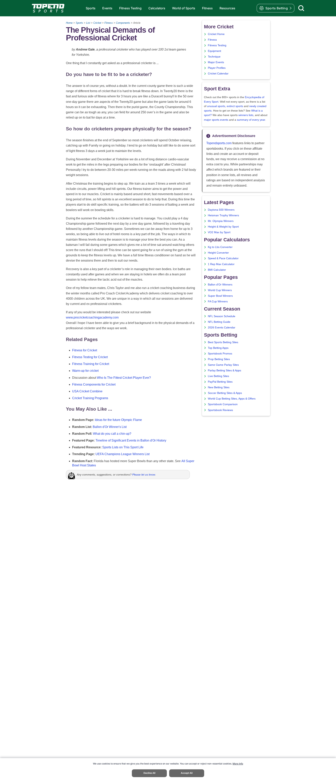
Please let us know (143, 474)
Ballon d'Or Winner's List (110, 426)
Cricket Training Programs (90, 398)
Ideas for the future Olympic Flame (118, 419)
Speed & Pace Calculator (223, 258)
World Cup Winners (220, 290)
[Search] (301, 8)
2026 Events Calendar (221, 327)
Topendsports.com (219, 143)
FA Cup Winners (218, 301)
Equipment (214, 51)
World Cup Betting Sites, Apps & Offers (232, 398)
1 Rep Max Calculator (221, 264)
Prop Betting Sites (219, 359)
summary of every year (251, 119)
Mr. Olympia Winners (221, 221)
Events (107, 8)
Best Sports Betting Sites (223, 342)
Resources (227, 8)
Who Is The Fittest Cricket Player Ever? (124, 377)
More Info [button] (238, 763)
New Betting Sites (218, 387)
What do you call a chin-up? (112, 433)
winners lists (245, 115)
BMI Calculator (217, 269)
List (88, 22)
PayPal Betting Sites (220, 381)
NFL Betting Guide (219, 321)
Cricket (97, 22)
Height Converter (218, 252)
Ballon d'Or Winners (220, 284)
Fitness (207, 8)
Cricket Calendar (218, 73)
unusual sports (216, 106)
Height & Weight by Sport (223, 226)
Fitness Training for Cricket (90, 364)
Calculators (156, 8)
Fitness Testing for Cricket (90, 357)
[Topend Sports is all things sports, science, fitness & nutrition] (48, 8)
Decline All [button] (149, 772)
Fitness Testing (130, 8)
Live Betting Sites (218, 376)
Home (69, 22)
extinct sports (235, 106)
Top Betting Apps (218, 347)
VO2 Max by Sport (219, 232)
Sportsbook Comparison (223, 404)
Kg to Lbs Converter (220, 247)
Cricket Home (216, 34)
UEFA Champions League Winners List (122, 454)
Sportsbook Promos (220, 353)
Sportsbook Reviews (220, 410)
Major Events (216, 62)
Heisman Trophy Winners (223, 215)
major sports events (216, 119)
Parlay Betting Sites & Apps (224, 370)
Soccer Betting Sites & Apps (225, 393)
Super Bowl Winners (220, 295)
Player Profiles (217, 67)
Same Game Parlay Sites (223, 364)
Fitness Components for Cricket (94, 384)
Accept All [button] (186, 772)
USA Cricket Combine (87, 391)
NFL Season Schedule (221, 316)
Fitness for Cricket (84, 350)
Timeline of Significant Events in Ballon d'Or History (130, 440)
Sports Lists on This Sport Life (123, 447)
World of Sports (183, 8)
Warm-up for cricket (85, 370)
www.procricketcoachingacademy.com (92, 317)
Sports (90, 8)
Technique (214, 56)
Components (123, 22)
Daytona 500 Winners (221, 209)
